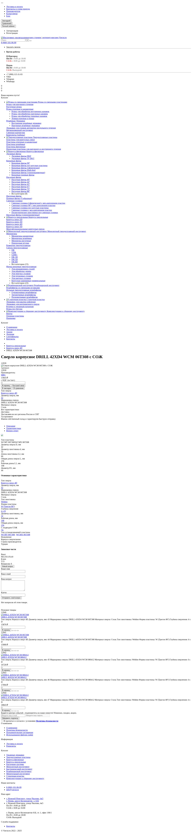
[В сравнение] (18, 630)
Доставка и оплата (14, 6)
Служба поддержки (9, 822)
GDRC (14, 255)
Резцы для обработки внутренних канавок (30, 111)
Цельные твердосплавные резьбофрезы (23, 290)
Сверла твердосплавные (17, 248)
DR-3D (14, 257)
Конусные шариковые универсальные (28, 281)
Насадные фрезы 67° (20, 187)
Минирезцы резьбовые (21, 238)
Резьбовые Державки (15, 121)
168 (2, 520)
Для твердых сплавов (21, 274)
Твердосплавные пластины (45, 137)
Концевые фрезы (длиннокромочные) (28, 172)
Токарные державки (15, 755)
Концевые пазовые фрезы (22, 175)
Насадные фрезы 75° (20, 189)
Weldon (4, 502)
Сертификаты (12, 336)
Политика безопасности (17, 730)
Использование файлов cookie (19, 735)
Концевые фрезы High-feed (23, 170)
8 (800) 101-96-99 (8, 43)
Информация (7, 739)
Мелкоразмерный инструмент (19, 130)
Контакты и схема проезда (18, 9)
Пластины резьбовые (15, 144)
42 (2, 398)
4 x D (3, 511)
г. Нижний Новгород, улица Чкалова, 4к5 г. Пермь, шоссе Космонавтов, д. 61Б (24, 799)
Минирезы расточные (21, 241)
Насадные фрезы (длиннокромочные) (23, 215)
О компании (11, 327)
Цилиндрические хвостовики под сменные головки (34, 212)
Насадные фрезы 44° (20, 182)
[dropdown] (2, 2)
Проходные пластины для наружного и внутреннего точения (33, 149)
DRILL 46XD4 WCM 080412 (14, 677)
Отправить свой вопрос (11, 598)
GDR (13, 252)
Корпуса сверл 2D (14, 219)
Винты (9, 313)
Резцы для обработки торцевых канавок (29, 116)
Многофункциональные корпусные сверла (25, 229)
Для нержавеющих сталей (23, 269)
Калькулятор (12, 14)
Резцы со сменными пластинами (52, 102)
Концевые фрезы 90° (20, 163)
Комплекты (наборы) (15, 135)
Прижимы (10, 318)
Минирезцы (11, 234)
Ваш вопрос (6, 579)
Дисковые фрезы (13, 154)
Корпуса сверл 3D (14, 222)
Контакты (10, 339)
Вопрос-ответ (12, 431)
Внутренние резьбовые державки (26, 123)
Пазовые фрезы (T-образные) (19, 198)
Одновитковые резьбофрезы (24, 292)
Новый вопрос (7, 566)
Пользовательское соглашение (19, 732)
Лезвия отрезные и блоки (22, 118)
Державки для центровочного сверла (22, 304)
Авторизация (12, 31)
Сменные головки (14, 201)
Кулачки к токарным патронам (20, 306)
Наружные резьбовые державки (25, 125)
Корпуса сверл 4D (14, 224)
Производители (13, 11)
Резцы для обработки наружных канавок (29, 114)
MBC (3, 375)
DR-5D (14, 259)
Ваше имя (5, 569)
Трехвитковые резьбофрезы (23, 295)
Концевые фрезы (13, 161)
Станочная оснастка (35, 299)
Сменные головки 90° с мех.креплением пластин (33, 205)
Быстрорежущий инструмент (19, 769)
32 (2, 516)
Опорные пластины (15, 316)
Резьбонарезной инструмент (46, 285)
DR (12, 250)
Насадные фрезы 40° (20, 179)
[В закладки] (15, 630)
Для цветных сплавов (21, 278)
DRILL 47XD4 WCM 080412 (14, 697)
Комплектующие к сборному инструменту (65, 311)
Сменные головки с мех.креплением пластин (31, 210)
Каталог (4, 750)
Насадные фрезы (13, 177)
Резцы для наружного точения (19, 104)
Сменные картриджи (15, 132)
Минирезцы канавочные (22, 236)
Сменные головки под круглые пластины (30, 208)
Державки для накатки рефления (21, 302)
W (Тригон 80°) (8, 506)
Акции (9, 332)
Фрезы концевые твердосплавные (21, 266)
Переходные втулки (20, 243)
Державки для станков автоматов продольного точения (31, 128)
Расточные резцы (14, 107)
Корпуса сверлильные (38, 217)
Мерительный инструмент (18, 774)
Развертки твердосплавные (18, 245)
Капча (4, 592)
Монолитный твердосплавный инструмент (66, 231)
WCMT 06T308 (8, 535)
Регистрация (12, 33)
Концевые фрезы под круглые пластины (29, 165)
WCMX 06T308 (23, 535)
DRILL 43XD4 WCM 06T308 (14, 617)
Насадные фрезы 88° (20, 191)
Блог (8, 16)
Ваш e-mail (6, 574)
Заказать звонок (13, 47)
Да (2, 530)
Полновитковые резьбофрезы (24, 297)
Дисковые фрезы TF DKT (22, 158)
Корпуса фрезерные (35, 151)
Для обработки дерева (21, 271)
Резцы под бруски (14, 309)
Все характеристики (10, 409)
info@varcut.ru (12, 790)
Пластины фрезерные (15, 147)
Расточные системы (15, 764)
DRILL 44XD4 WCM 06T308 (14, 637)
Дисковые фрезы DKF (21, 156)
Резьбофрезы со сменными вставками (23, 288)
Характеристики (13, 428)
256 (2, 525)
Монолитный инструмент (17, 767)
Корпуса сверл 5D (14, 227)
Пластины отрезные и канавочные (21, 142)
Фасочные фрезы (13, 196)
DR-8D (14, 262)
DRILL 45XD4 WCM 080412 (14, 657)
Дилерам (10, 334)
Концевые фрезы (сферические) (25, 168)
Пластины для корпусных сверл (20, 140)
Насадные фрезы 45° (20, 184)
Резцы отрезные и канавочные (19, 109)
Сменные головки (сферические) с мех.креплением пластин (38, 203)
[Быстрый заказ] (12, 630)
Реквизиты (11, 746)
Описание (10, 426)
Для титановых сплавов (22, 276)
